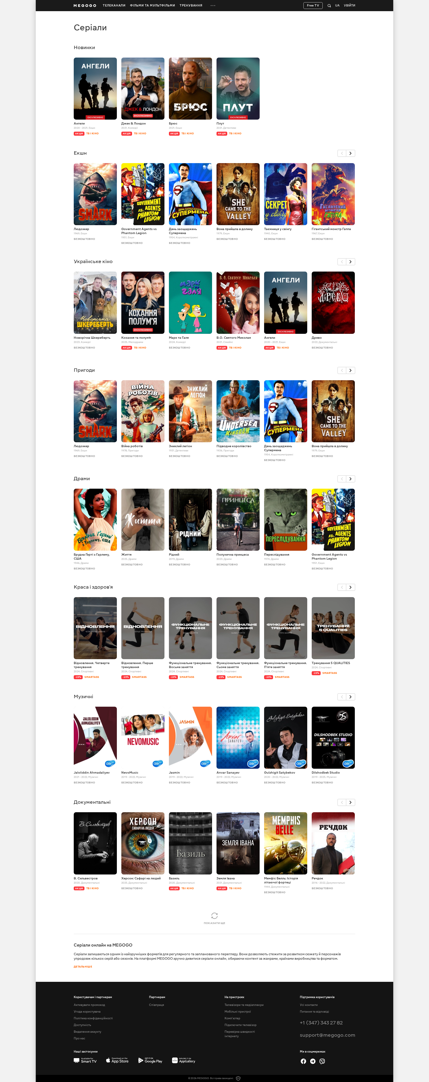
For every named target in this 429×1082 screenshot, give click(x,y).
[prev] (341, 153)
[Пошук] (329, 5)
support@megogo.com (327, 1035)
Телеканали (114, 6)
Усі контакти (309, 1005)
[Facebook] (303, 1061)
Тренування (191, 6)
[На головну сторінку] (85, 5)
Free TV (313, 6)
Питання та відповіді (314, 1012)
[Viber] (322, 1061)
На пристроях (234, 997)
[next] (350, 153)
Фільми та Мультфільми (152, 6)
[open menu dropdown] (213, 5)
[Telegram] (312, 1061)
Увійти (349, 6)
